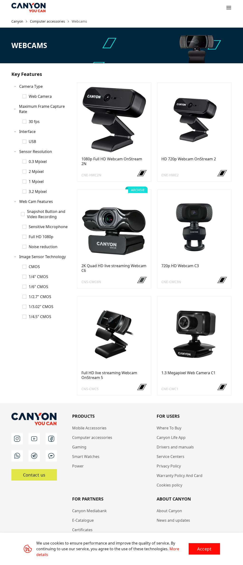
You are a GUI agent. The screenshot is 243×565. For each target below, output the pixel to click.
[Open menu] (229, 7)
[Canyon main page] (28, 7)
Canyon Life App (171, 437)
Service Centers (170, 456)
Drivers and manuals (175, 447)
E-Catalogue (83, 520)
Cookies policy (169, 485)
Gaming (79, 447)
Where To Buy (169, 428)
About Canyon (169, 510)
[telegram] (34, 456)
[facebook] (51, 438)
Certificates (82, 529)
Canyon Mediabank (89, 510)
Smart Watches (85, 456)
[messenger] (51, 456)
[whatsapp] (17, 456)
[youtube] (34, 438)
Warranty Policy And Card (179, 475)
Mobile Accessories (89, 428)
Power (78, 466)
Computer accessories (92, 437)
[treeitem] (41, 91)
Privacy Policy (169, 466)
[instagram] (17, 438)
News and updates (173, 520)
